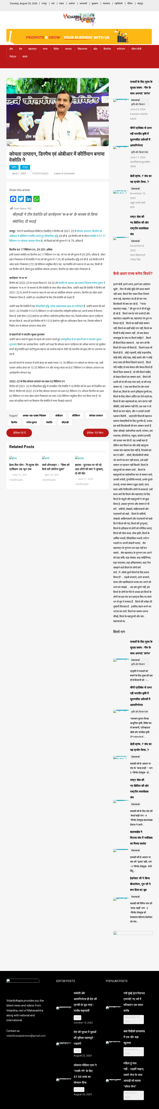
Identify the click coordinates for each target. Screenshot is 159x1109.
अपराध (68, 48)
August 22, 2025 (83, 1055)
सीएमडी (65, 422)
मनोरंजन (121, 48)
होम (11, 48)
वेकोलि (49, 422)
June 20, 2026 (137, 109)
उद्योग (14, 167)
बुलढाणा (95, 3)
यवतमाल (106, 3)
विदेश (56, 48)
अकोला (72, 3)
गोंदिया (130, 3)
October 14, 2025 (83, 1022)
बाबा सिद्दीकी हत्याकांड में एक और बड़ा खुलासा (134, 1037)
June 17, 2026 (137, 157)
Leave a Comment (64, 173)
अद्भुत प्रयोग (135, 202)
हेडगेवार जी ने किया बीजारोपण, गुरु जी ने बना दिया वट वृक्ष (140, 884)
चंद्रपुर (140, 3)
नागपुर (44, 3)
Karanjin (134, 113)
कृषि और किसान (138, 104)
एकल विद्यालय (136, 255)
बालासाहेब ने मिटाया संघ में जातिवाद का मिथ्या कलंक (141, 837)
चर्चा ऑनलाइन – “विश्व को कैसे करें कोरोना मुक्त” (55, 467)
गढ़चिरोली (119, 3)
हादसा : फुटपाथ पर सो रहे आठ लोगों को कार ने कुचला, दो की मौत (89, 469)
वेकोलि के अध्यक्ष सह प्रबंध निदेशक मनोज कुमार (80, 282)
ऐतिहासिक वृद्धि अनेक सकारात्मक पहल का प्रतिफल (59, 306)
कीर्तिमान (76, 415)
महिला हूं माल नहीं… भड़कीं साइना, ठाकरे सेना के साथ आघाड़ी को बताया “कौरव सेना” (134, 1074)
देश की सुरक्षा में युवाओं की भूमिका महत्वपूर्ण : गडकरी (85, 1037)
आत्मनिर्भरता (135, 162)
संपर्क (24, 56)
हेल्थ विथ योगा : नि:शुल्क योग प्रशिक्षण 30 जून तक (24, 467)
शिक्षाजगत (82, 48)
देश (20, 48)
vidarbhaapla (40, 173)
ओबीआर (59, 415)
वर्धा (52, 3)
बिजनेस (107, 48)
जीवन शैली (136, 48)
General (135, 100)
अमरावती (83, 3)
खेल (95, 48)
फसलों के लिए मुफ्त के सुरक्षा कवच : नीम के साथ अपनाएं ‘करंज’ (141, 87)
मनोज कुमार (31, 422)
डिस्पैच (14, 422)
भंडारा (61, 3)
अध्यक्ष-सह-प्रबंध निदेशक (34, 415)
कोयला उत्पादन (96, 415)
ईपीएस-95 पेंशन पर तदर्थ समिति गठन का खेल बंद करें (22, 432)
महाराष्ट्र (32, 48)
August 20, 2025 (83, 1094)
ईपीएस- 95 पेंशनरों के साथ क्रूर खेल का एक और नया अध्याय (97, 432)
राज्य (45, 48)
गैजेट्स (13, 56)
